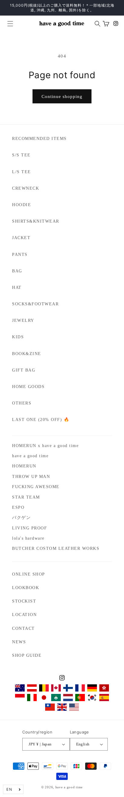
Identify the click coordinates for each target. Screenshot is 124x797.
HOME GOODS (28, 386)
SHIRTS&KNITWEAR (35, 221)
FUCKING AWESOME (36, 486)
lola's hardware (28, 538)
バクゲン (21, 517)
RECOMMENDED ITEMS (39, 138)
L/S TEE (21, 172)
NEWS (19, 642)
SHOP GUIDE (27, 655)
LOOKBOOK (25, 587)
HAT (17, 287)
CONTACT (23, 628)
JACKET (21, 238)
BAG (17, 271)
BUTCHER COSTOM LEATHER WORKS (55, 548)
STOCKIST (24, 601)
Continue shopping (62, 96)
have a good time (30, 456)
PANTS (20, 254)
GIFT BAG (23, 370)
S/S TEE (21, 155)
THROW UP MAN (31, 476)
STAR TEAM (26, 497)
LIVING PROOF (29, 528)
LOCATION (24, 614)
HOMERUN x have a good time (45, 445)
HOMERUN (24, 466)
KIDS (18, 337)
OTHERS (21, 403)
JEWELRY (23, 320)
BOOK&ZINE (26, 353)
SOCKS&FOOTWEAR (35, 304)
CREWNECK (25, 188)
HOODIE (21, 205)
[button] (7, 23)
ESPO (18, 507)
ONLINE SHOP (28, 574)
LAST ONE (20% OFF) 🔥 (40, 419)
